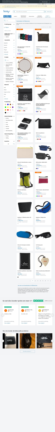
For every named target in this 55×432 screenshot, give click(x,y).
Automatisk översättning (9, 321)
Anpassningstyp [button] (8, 116)
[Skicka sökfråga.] (5, 20)
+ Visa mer (6, 54)
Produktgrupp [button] (7, 24)
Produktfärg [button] (7, 101)
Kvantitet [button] (6, 141)
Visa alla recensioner (27, 351)
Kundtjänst (39, 3)
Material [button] (6, 84)
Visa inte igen (45, 1)
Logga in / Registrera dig (47, 16)
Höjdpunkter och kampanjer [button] (8, 34)
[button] (9, 43)
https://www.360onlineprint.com (10, 7)
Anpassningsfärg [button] (8, 133)
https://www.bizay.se (23, 5)
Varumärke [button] (7, 40)
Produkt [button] (6, 57)
